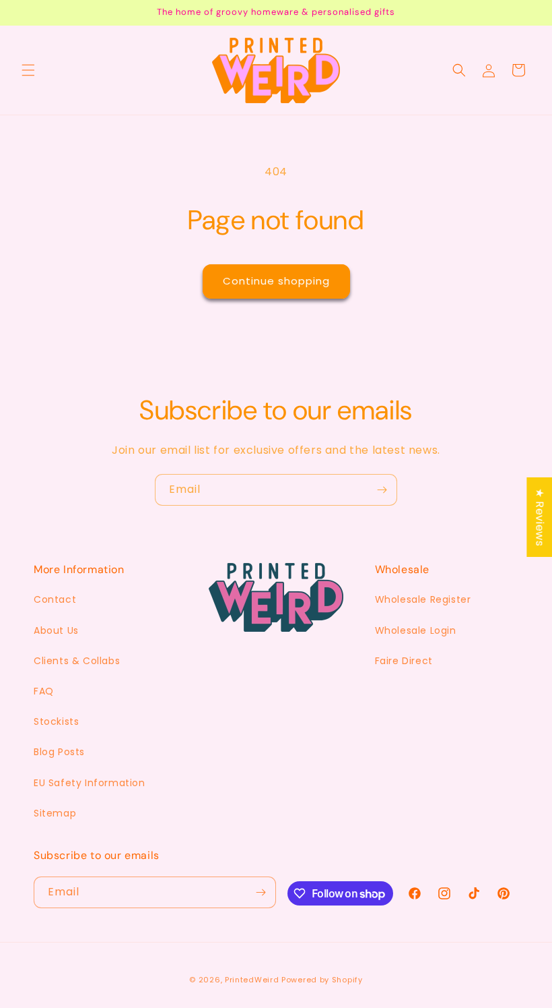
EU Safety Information (89, 783)
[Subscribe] (381, 490)
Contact (55, 599)
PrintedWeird (252, 979)
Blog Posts (59, 752)
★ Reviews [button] (539, 516)
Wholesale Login (415, 630)
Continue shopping (276, 281)
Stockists (56, 721)
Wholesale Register (423, 599)
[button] (28, 70)
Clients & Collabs (77, 661)
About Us (56, 630)
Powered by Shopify (322, 979)
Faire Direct (404, 661)
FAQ (44, 691)
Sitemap (55, 813)
